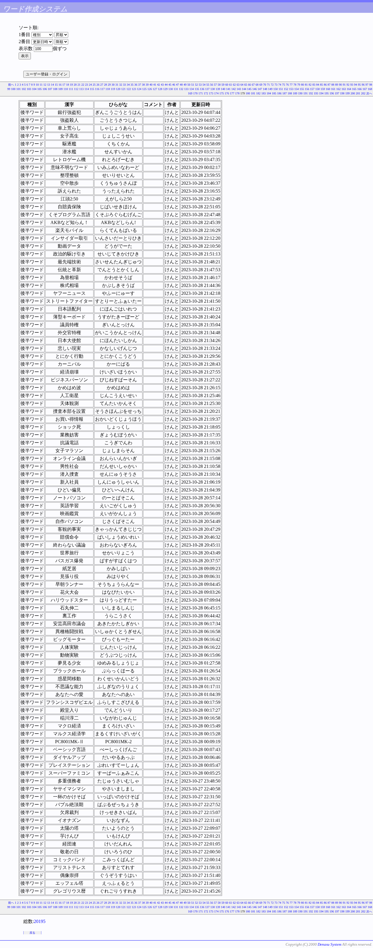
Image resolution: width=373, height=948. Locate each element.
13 (48, 84)
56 (211, 84)
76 (287, 84)
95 (359, 84)
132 (181, 89)
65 (245, 84)
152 (286, 89)
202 (363, 93)
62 (234, 84)
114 (87, 89)
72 (272, 84)
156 (307, 89)
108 (55, 89)
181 (253, 93)
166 (359, 89)
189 (295, 93)
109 (60, 89)
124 (139, 89)
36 (135, 84)
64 (241, 84)
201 (358, 93)
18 (67, 84)
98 (370, 84)
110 (66, 89)
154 (296, 89)
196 (332, 93)
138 (212, 89)
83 (313, 84)
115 (92, 89)
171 (200, 93)
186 (279, 93)
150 (275, 89)
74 (279, 84)
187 (284, 93)
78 (294, 84)
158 (317, 89)
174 (216, 93)
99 (8, 89)
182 (258, 93)
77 (291, 84)
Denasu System (329, 944)
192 (311, 93)
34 (128, 84)
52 (196, 84)
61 (230, 84)
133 (186, 89)
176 (227, 93)
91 (344, 84)
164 (349, 89)
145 (249, 89)
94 (355, 84)
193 (316, 93)
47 (177, 84)
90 (340, 84)
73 (276, 84)
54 (204, 84)
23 (86, 84)
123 (134, 89)
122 (128, 89)
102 (24, 89)
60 (226, 84)
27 (101, 84)
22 (82, 84)
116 (97, 89)
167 (365, 89)
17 (63, 84)
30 (113, 84)
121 (123, 89)
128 (160, 89)
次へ (369, 93)
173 (211, 93)
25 (94, 84)
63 (238, 84)
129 (165, 89)
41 (154, 84)
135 (197, 89)
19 (71, 84)
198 (342, 93)
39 (147, 84)
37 (139, 84)
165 (354, 89)
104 (34, 89)
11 (41, 84)
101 (18, 89)
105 (39, 89)
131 (176, 89)
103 (29, 89)
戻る (32, 932)
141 (228, 89)
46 (173, 84)
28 (105, 84)
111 (71, 89)
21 (79, 84)
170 (195, 93)
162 (338, 89)
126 (149, 89)
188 (290, 93)
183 (263, 93)
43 (162, 84)
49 (185, 84)
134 (191, 89)
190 (300, 93)
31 (116, 84)
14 (52, 84)
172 (206, 93)
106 (45, 89)
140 (223, 89)
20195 (39, 921)
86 (325, 84)
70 (264, 84)
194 (321, 93)
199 (347, 93)
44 (166, 84)
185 (274, 93)
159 (323, 89)
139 (218, 89)
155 (302, 89)
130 (170, 89)
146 (254, 89)
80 (302, 84)
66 (249, 84)
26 (97, 84)
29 (109, 84)
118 (107, 89)
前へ (11, 84)
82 (310, 84)
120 (118, 89)
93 (351, 84)
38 (143, 84)
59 (222, 84)
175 (221, 93)
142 (233, 89)
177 (232, 93)
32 (120, 84)
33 (124, 84)
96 (363, 84)
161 (333, 89)
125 (144, 89)
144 (244, 89)
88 (332, 84)
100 (13, 89)
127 (155, 89)
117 (102, 89)
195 (326, 93)
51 (192, 84)
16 (60, 84)
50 (188, 84)
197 (337, 93)
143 (239, 89)
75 (283, 84)
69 (260, 84)
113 (81, 89)
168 (370, 89)
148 (265, 89)
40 (150, 84)
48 (181, 84)
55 (207, 84)
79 (298, 84)
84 (317, 84)
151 (281, 89)
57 (215, 84)
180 (248, 93)
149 (270, 89)
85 (321, 84)
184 (269, 93)
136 (202, 89)
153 (291, 89)
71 (268, 84)
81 (306, 84)
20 (75, 84)
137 (207, 89)
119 (113, 89)
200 (353, 93)
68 (257, 84)
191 (305, 93)
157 (312, 89)
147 (260, 89)
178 (237, 93)
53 (200, 84)
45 (169, 84)
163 (344, 89)
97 (366, 84)
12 (44, 84)
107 (50, 89)
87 (329, 84)
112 (76, 89)
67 (253, 84)
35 (132, 84)
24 (90, 84)
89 (336, 84)
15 (56, 84)
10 (37, 84)
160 (328, 89)
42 (158, 84)
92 (347, 84)
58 (219, 84)
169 (190, 93)
